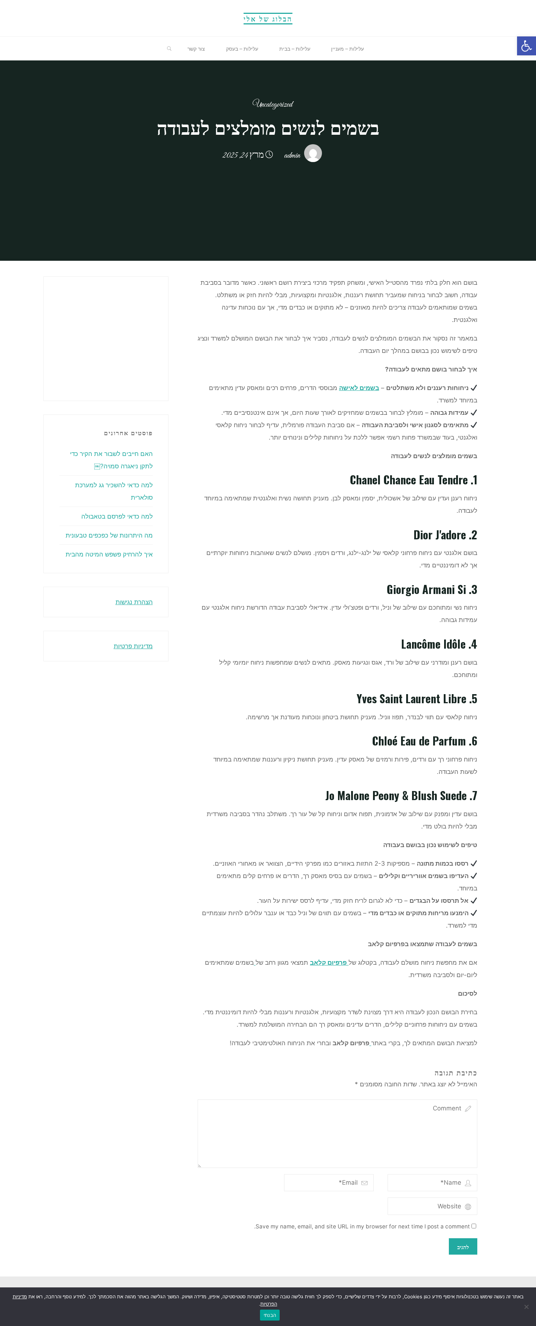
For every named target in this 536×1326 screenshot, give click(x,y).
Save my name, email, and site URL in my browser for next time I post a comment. (362, 1226)
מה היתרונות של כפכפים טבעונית (109, 535)
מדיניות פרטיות (133, 646)
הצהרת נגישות (134, 602)
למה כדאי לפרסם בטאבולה (117, 516)
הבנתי (270, 1315)
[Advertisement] (76, 337)
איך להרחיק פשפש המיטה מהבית (109, 554)
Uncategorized (272, 104)
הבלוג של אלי (268, 18)
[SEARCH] (169, 49)
